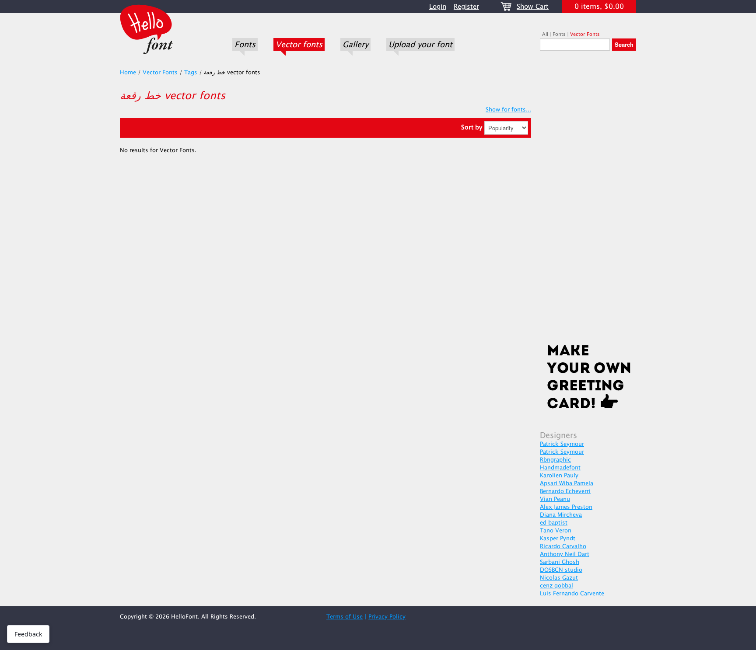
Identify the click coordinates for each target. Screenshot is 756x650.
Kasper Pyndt (557, 538)
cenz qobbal (556, 585)
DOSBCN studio (561, 570)
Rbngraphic (555, 459)
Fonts (245, 44)
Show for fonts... (508, 109)
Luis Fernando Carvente (572, 593)
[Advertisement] (588, 200)
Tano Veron (555, 530)
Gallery (355, 44)
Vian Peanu (555, 499)
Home (128, 72)
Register (466, 7)
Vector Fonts (585, 34)
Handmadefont (560, 467)
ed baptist (553, 522)
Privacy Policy (387, 616)
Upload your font (420, 44)
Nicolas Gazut (559, 578)
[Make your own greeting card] (588, 378)
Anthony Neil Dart (564, 554)
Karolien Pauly (559, 475)
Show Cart (533, 7)
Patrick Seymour (562, 444)
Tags (190, 72)
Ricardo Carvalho (563, 546)
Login (437, 7)
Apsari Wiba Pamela (566, 483)
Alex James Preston (566, 507)
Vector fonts (299, 44)
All (545, 34)
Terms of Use (344, 616)
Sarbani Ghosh (559, 562)
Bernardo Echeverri (565, 491)
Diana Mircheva (561, 515)
